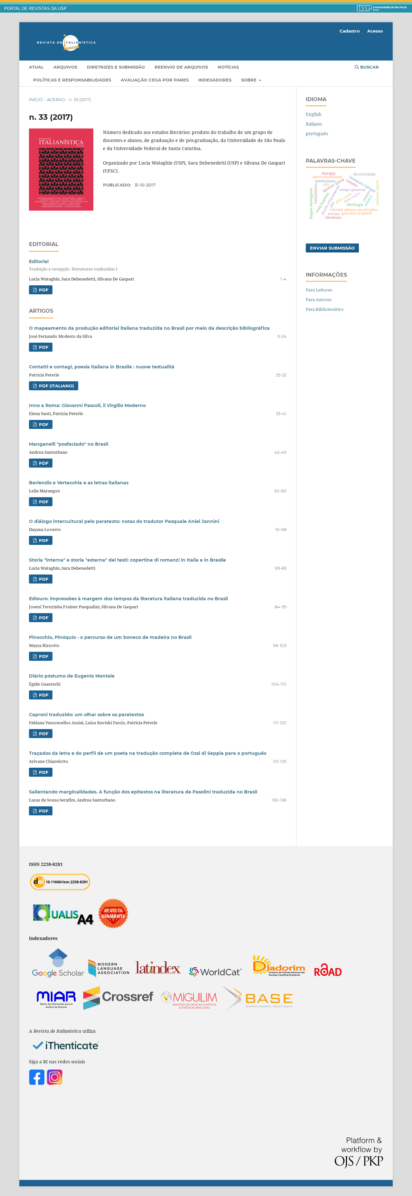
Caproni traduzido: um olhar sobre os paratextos (86, 714)
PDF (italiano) (56, 385)
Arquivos (65, 67)
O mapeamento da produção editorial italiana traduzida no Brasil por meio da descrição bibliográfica (149, 328)
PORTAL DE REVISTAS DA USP (35, 8)
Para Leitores (319, 290)
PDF (43, 289)
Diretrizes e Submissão (116, 67)
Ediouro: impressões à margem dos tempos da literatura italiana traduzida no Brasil (128, 599)
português (317, 133)
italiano (314, 124)
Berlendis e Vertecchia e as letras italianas (78, 483)
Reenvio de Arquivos (181, 67)
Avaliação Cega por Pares (155, 79)
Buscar (369, 67)
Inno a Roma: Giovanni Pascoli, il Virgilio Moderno (87, 405)
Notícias (228, 67)
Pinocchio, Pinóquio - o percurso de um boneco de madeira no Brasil (110, 637)
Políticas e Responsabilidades (72, 79)
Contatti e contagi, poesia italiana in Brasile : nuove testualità (101, 367)
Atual (36, 67)
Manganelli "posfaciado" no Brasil (68, 444)
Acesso (375, 30)
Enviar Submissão (332, 248)
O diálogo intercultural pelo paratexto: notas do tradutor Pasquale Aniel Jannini (124, 521)
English (314, 114)
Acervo (56, 99)
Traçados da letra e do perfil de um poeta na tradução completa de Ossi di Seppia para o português (147, 753)
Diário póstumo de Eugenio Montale (72, 676)
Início (36, 99)
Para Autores (319, 299)
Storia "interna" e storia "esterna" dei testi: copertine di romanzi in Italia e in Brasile (127, 560)
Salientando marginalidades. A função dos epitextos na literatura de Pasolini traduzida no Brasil (143, 792)
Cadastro (350, 30)
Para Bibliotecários (324, 309)
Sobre (249, 79)
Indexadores (214, 79)
